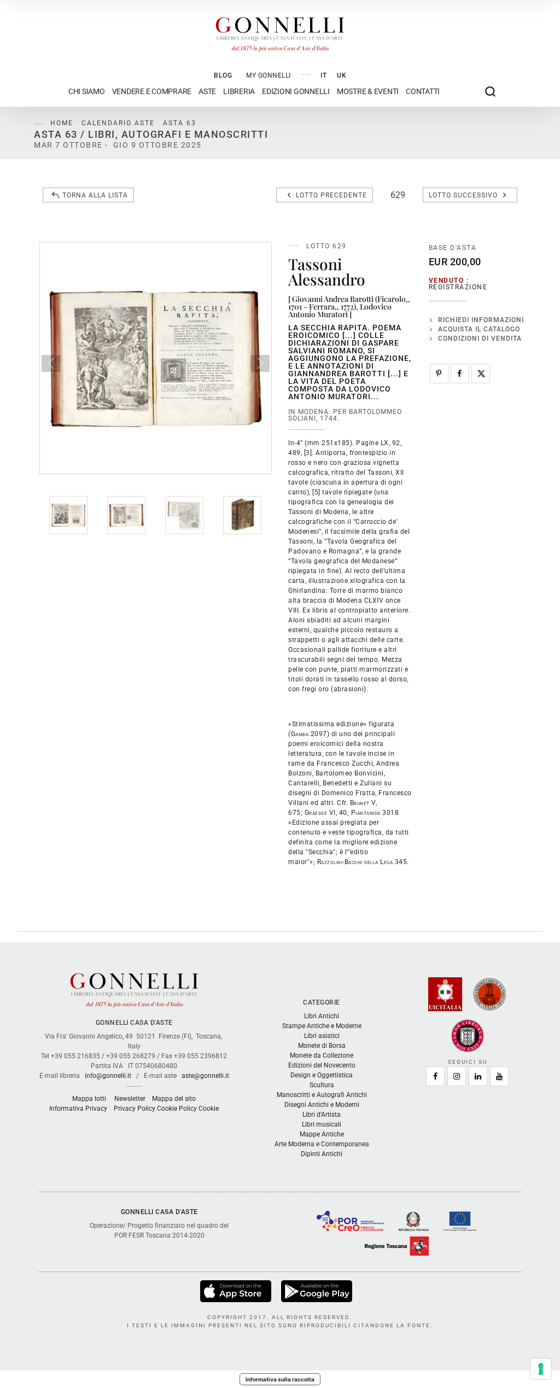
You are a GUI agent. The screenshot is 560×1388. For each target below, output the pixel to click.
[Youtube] (499, 1076)
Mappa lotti (89, 1099)
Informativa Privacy (78, 1108)
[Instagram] (456, 1076)
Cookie (209, 1108)
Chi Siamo (86, 92)
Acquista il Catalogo (479, 329)
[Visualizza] (236, 1290)
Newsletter (129, 1099)
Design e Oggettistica (321, 1075)
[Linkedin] (478, 1076)
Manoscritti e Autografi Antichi (322, 1095)
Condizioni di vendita (480, 338)
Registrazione (458, 287)
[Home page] (280, 32)
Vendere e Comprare (152, 92)
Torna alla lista (95, 195)
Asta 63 (179, 123)
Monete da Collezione (321, 1055)
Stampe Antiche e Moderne (321, 1026)
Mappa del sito (174, 1099)
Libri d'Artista (321, 1114)
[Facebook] (460, 373)
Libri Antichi (321, 1016)
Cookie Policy (177, 1108)
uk (342, 75)
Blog (223, 75)
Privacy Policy (134, 1108)
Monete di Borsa (322, 1045)
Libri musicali (321, 1124)
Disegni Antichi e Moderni (321, 1105)
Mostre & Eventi (368, 92)
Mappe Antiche (322, 1134)
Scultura (322, 1085)
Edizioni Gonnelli (296, 92)
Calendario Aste (118, 123)
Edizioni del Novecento (321, 1065)
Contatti (423, 92)
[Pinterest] (439, 373)
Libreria (239, 92)
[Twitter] (480, 373)
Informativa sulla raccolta (280, 1379)
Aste (207, 92)
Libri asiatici (322, 1036)
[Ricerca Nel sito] (490, 91)
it (323, 75)
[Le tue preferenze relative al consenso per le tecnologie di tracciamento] (540, 1368)
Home (61, 123)
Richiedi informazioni (481, 320)
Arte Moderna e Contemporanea (322, 1144)
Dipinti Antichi (321, 1154)
